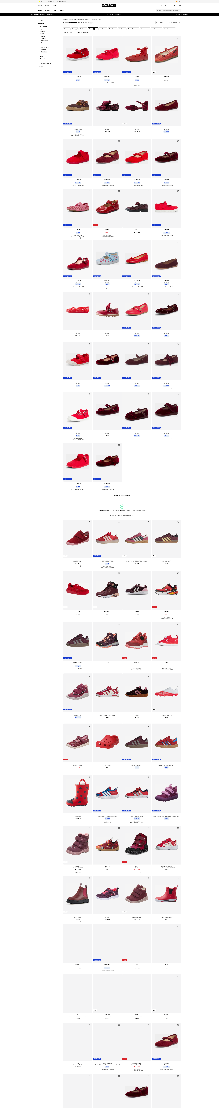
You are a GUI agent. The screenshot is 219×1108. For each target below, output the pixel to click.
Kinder (55, 5)
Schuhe (88, 19)
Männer (47, 5)
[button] (161, 22)
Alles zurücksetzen (83, 32)
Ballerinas (94, 19)
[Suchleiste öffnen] (157, 10)
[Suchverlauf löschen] (180, 10)
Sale (73, 29)
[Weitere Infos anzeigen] (78, 85)
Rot (100, 19)
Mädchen (71, 19)
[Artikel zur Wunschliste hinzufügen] (89, 39)
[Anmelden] (166, 5)
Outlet (42, 1)
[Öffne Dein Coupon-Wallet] (161, 5)
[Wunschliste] (175, 5)
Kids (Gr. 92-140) (80, 19)
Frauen (40, 5)
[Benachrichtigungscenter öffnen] (170, 5)
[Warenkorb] (180, 5)
